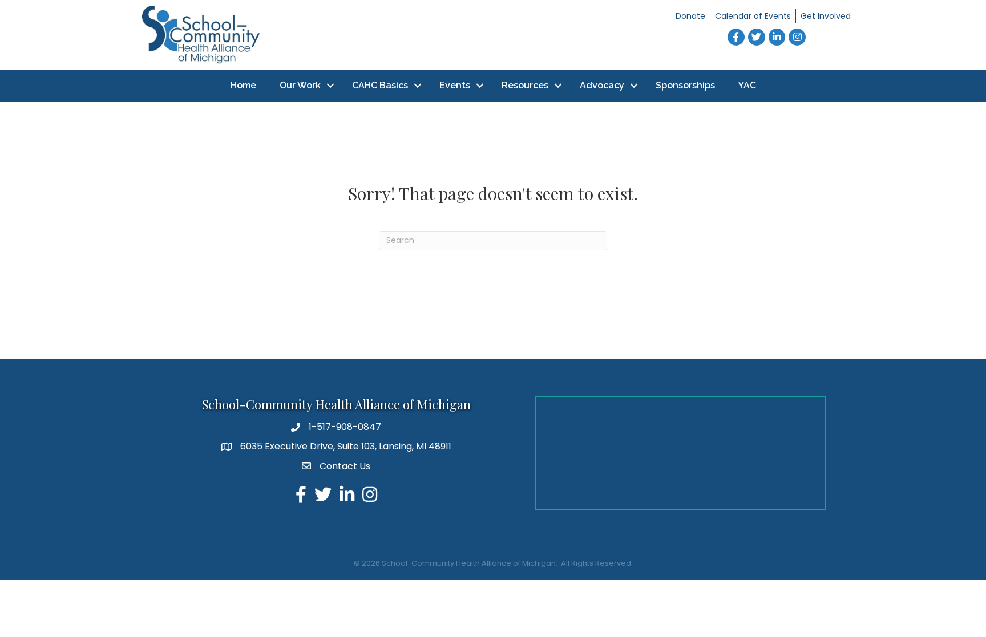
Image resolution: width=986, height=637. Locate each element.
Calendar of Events (753, 16)
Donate (690, 16)
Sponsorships (685, 85)
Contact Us (345, 466)
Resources (525, 85)
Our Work (300, 85)
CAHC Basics (380, 85)
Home (243, 85)
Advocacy (602, 85)
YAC (747, 85)
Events (454, 85)
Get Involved (826, 16)
